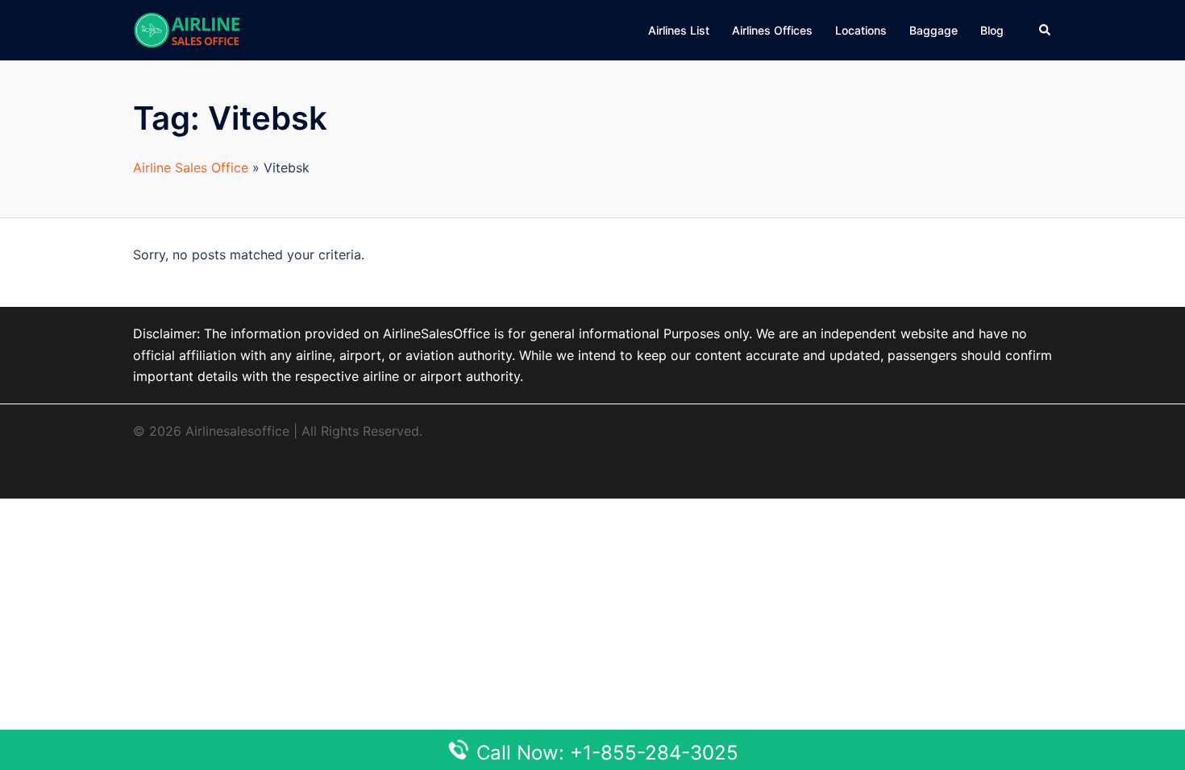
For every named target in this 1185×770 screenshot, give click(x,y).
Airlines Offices (772, 30)
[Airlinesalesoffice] (187, 29)
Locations (861, 30)
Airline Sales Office (190, 167)
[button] (1045, 29)
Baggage (933, 30)
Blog (992, 30)
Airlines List (678, 30)
